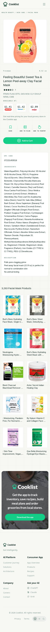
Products (31, 567)
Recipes (30, 571)
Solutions (7, 567)
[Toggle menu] (44, 4)
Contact (6, 597)
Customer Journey (11, 562)
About (6, 588)
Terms (26, 618)
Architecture (8, 571)
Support (30, 575)
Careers (6, 592)
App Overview (33, 562)
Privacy (17, 618)
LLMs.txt (7, 618)
